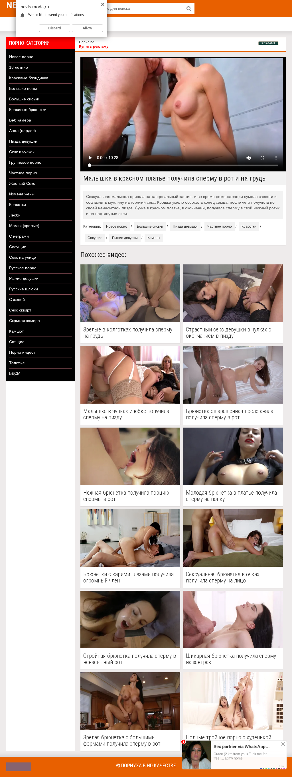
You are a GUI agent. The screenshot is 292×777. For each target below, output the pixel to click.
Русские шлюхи (23, 289)
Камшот (16, 331)
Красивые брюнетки (27, 109)
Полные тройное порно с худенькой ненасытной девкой (228, 740)
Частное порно (23, 173)
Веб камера (20, 120)
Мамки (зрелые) (24, 225)
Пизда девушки (23, 141)
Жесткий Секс (22, 183)
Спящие (17, 341)
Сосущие (17, 246)
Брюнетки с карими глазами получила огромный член (128, 577)
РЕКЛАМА (268, 43)
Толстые (17, 363)
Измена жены (22, 194)
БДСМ (15, 373)
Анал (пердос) (22, 130)
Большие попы (23, 88)
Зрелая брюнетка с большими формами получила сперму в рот (122, 740)
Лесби (15, 215)
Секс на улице (22, 257)
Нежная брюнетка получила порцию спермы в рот (126, 495)
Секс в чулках (22, 151)
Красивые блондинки (28, 78)
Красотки (17, 204)
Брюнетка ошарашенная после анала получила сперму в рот (229, 414)
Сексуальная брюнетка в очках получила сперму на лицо (222, 577)
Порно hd (86, 42)
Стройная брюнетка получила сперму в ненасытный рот (129, 659)
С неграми (19, 236)
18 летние (18, 67)
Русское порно (22, 268)
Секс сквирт (20, 310)
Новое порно (21, 56)
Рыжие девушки (23, 278)
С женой (17, 299)
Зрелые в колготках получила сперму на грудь (127, 332)
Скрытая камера (24, 320)
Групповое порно (25, 162)
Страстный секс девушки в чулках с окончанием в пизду (228, 332)
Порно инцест (22, 352)
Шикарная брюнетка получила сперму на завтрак (231, 659)
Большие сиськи (24, 99)
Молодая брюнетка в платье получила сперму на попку (231, 495)
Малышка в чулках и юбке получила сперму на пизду (126, 414)
